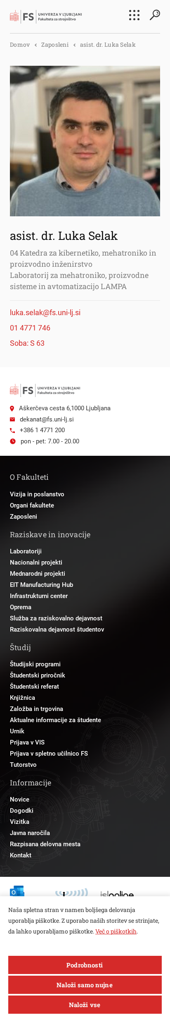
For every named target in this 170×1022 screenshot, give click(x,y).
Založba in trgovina (36, 709)
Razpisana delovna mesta (45, 844)
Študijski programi (35, 664)
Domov (20, 44)
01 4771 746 (30, 327)
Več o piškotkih (116, 931)
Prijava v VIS (27, 742)
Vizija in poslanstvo (37, 494)
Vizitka (19, 822)
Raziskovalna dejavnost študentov (57, 629)
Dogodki (21, 810)
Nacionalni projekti (36, 562)
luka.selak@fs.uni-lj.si (45, 312)
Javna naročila (30, 833)
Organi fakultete (32, 505)
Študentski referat (34, 686)
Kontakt (20, 855)
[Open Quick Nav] (134, 15)
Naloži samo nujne (85, 985)
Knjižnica (22, 697)
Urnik (17, 731)
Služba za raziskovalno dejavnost (56, 618)
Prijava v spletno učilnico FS (49, 753)
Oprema (20, 607)
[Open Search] (154, 14)
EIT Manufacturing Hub (41, 585)
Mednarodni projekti (37, 573)
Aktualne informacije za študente (55, 720)
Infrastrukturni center (39, 596)
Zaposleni (54, 44)
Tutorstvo (23, 764)
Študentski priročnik (37, 675)
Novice (19, 799)
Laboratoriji (26, 551)
